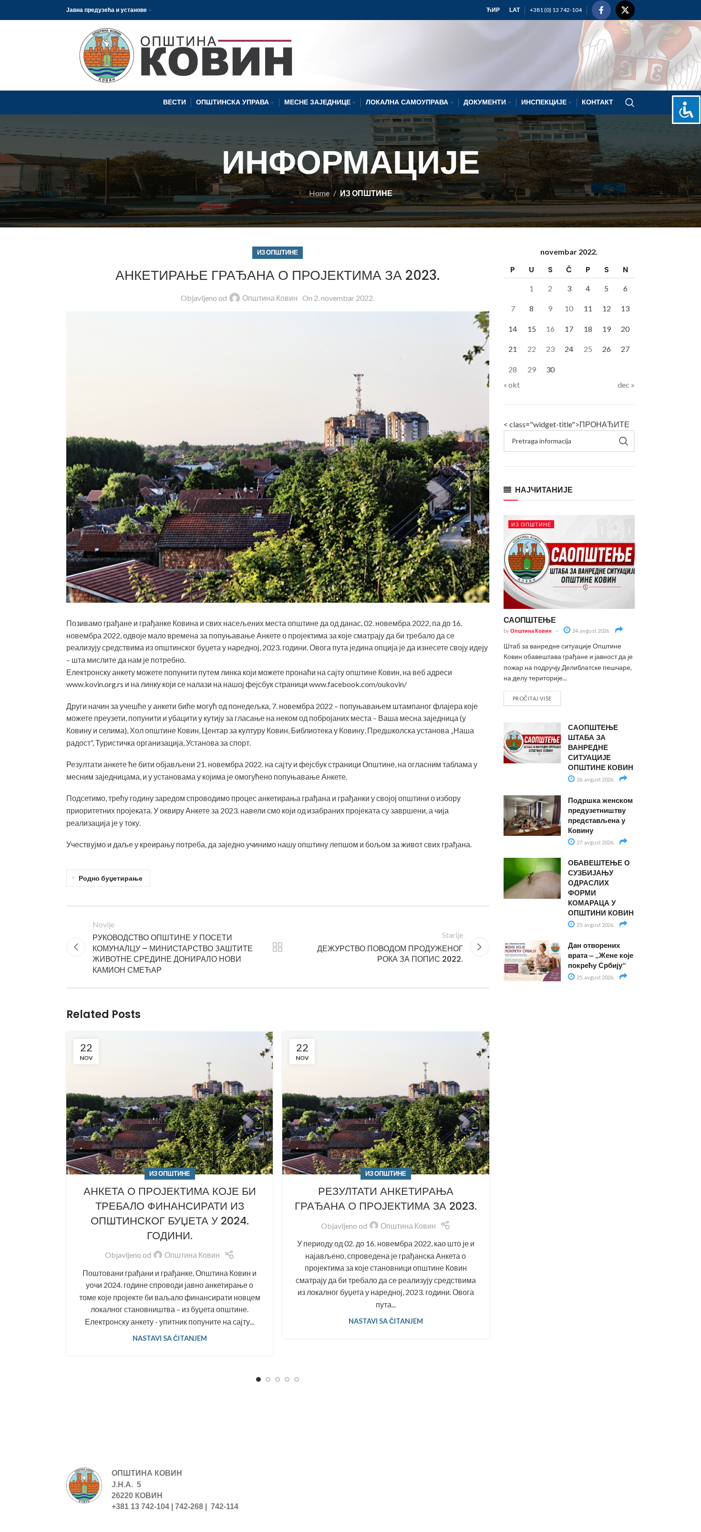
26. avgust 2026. (595, 779)
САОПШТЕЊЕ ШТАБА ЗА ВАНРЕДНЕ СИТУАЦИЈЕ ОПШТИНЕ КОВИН (600, 747)
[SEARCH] (624, 441)
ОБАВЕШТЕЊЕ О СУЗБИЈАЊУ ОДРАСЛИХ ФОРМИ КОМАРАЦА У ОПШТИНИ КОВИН (601, 887)
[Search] (629, 102)
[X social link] (625, 10)
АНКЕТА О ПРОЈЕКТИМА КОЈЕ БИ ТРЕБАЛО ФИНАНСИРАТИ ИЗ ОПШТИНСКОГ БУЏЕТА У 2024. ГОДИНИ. (169, 1213)
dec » (626, 384)
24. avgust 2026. (590, 630)
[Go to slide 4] (287, 1379)
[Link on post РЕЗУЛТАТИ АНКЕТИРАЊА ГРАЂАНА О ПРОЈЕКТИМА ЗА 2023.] (385, 1103)
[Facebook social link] (601, 10)
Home (319, 192)
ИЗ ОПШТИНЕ (366, 192)
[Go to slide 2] (268, 1379)
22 (531, 348)
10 (569, 308)
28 (512, 369)
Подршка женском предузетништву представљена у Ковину (600, 815)
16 (550, 328)
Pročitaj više (532, 698)
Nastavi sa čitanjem (170, 1338)
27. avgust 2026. (595, 842)
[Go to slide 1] (258, 1379)
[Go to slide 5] (296, 1379)
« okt (512, 384)
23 (550, 348)
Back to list (277, 946)
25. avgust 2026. (595, 925)
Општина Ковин (270, 297)
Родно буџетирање (111, 878)
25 (588, 348)
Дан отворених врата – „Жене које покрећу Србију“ (600, 955)
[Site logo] (181, 54)
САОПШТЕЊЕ (530, 619)
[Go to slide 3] (277, 1379)
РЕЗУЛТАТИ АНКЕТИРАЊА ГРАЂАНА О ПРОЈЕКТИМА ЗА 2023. (386, 1198)
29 (531, 369)
